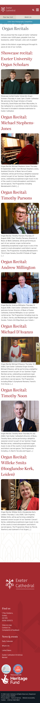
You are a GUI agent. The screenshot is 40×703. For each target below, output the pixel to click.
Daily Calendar (7, 641)
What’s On (5, 646)
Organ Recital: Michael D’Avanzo (17, 329)
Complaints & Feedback (10, 630)
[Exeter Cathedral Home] (8, 9)
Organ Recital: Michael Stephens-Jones (17, 123)
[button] (33, 10)
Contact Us (6, 628)
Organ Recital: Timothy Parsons (16, 195)
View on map (7, 625)
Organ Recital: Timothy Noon (14, 393)
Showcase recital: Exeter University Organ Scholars (17, 59)
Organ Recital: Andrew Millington (18, 265)
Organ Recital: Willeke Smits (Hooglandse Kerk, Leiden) (17, 466)
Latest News (6, 650)
